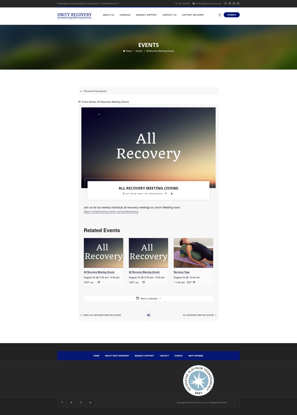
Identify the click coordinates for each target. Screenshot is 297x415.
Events (139, 50)
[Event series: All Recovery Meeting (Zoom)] (99, 282)
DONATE (232, 14)
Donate (179, 355)
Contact (164, 355)
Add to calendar (149, 298)
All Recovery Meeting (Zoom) (99, 272)
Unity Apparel (195, 355)
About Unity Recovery (117, 355)
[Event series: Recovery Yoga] (194, 282)
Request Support (144, 355)
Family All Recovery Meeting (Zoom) (102, 315)
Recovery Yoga (181, 272)
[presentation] (103, 253)
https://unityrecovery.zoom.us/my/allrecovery (111, 211)
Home (129, 50)
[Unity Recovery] (74, 16)
